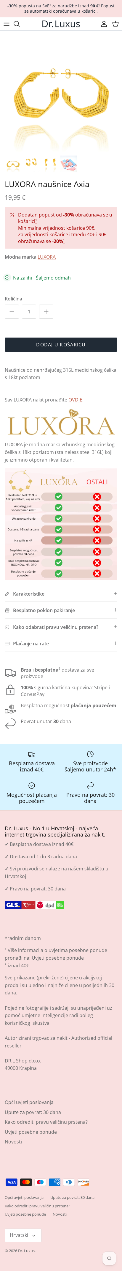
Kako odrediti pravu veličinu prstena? (46, 1122)
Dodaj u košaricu (61, 344)
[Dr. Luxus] (61, 23)
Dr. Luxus (26, 1250)
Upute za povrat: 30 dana (33, 1112)
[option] (61, 91)
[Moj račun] (102, 23)
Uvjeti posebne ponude (58, 958)
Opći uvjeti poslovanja (29, 1102)
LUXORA (47, 257)
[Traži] (19, 23)
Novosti (13, 1141)
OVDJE (75, 399)
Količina (13, 298)
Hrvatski (19, 1235)
